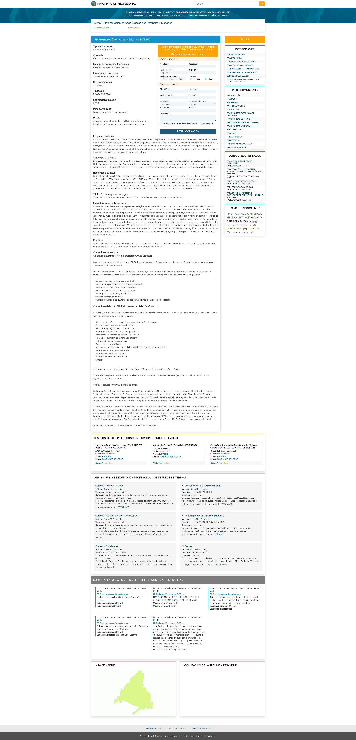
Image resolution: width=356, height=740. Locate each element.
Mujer (210, 79)
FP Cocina (187, 546)
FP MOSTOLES (134, 28)
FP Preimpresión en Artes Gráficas (112, 594)
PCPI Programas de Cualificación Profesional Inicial (243, 81)
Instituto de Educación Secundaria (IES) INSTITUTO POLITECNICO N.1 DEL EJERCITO (118, 446)
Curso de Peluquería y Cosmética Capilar (116, 515)
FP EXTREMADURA (235, 129)
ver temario (123, 507)
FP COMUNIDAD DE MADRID (238, 119)
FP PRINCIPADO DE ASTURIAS (239, 144)
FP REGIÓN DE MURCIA (236, 147)
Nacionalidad (165, 70)
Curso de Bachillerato (106, 546)
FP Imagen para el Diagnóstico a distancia (203, 515)
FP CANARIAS (232, 102)
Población (193, 95)
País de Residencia (196, 101)
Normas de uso (154, 728)
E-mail (191, 107)
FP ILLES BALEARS (235, 137)
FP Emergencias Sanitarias (240, 187)
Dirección (164, 89)
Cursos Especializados (238, 76)
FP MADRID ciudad (101, 28)
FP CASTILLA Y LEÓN (236, 106)
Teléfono (164, 107)
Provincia (164, 101)
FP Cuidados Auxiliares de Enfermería (239, 162)
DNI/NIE (192, 70)
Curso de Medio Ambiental (109, 485)
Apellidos (193, 64)
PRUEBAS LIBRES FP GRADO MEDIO (242, 72)
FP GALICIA (231, 133)
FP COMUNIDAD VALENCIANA (239, 126)
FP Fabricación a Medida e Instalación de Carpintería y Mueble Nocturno (245, 195)
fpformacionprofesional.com (167, 736)
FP (129, 15)
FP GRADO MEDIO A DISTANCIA (240, 65)
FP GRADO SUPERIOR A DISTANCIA (241, 62)
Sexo (192, 76)
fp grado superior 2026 (243, 232)
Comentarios (165, 114)
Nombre (163, 64)
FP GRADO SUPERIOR (236, 55)
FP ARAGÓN (232, 99)
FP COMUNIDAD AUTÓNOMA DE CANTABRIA (240, 114)
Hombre (196, 79)
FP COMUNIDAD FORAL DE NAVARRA (242, 122)
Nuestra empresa (202, 728)
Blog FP (245, 39)
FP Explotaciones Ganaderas (241, 181)
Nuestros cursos (177, 728)
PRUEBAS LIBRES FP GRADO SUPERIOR (243, 69)
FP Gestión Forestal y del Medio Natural (202, 485)
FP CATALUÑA (233, 110)
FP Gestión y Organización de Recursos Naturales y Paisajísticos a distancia (244, 171)
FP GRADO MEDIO (234, 58)
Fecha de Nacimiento (169, 76)
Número (192, 89)
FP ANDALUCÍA (233, 95)
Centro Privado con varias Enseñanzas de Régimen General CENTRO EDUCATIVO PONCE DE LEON (233, 446)
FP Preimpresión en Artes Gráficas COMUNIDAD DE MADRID (158, 15)
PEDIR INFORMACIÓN (188, 131)
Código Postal (166, 95)
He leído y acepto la (188, 124)
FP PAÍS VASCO (233, 140)
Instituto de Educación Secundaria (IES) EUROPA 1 (175, 445)
